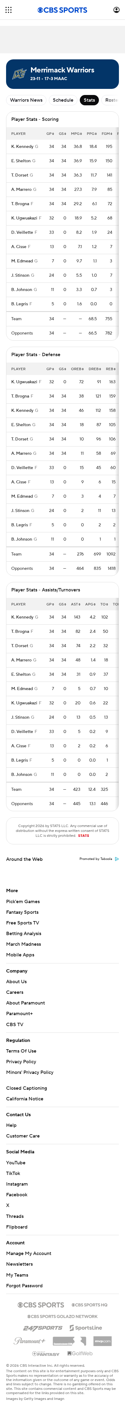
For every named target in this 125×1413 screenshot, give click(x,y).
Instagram (17, 1184)
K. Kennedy (22, 146)
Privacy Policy (21, 1062)
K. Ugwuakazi (24, 218)
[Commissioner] (69, 1339)
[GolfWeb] (80, 1354)
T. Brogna (20, 204)
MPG (75, 133)
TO (103, 604)
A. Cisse (18, 247)
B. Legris (19, 304)
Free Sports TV (22, 923)
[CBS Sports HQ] (89, 1304)
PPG (90, 133)
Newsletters (19, 1264)
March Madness (23, 944)
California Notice (24, 1099)
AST (74, 604)
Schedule (63, 100)
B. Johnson (21, 290)
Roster (112, 100)
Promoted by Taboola (95, 859)
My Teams (17, 1275)
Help (11, 1125)
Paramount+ (19, 1014)
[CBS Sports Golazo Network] (62, 1316)
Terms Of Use (21, 1051)
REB (109, 369)
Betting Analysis (23, 934)
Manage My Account (28, 1253)
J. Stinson (20, 275)
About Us (16, 982)
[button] (8, 10)
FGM (106, 133)
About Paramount (25, 1003)
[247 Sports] (42, 1327)
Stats (89, 100)
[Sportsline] (86, 1327)
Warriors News (26, 100)
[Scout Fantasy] (46, 1353)
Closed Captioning (26, 1088)
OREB (76, 369)
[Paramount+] (30, 1340)
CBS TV (14, 1025)
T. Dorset (19, 175)
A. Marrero (21, 189)
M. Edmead (22, 261)
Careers (14, 992)
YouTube (15, 1163)
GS (61, 133)
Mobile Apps (20, 955)
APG (89, 604)
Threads (15, 1216)
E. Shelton (21, 161)
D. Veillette (22, 232)
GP (49, 133)
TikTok (13, 1173)
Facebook (16, 1195)
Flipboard (17, 1227)
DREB (94, 369)
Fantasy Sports (22, 912)
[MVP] (102, 1339)
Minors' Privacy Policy (29, 1072)
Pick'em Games (23, 902)
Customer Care (23, 1136)
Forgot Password (24, 1286)
